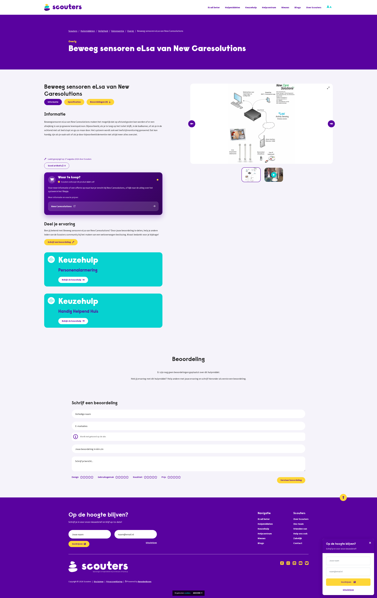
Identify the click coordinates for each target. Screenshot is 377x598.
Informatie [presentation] (53, 102)
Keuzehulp (251, 7)
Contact (297, 543)
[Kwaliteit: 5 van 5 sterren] (156, 477)
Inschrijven (77, 543)
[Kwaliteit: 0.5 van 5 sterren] (144, 477)
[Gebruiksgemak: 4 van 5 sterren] (125, 477)
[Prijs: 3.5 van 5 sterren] (176, 477)
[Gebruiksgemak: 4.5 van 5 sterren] (126, 477)
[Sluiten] (370, 542)
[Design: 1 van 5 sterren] (82, 477)
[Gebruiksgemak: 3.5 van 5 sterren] (124, 477)
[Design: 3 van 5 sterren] (87, 477)
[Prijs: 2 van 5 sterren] (172, 477)
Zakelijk (297, 538)
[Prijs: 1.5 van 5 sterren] (170, 477)
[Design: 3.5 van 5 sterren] (88, 477)
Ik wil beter (214, 7)
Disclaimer (99, 581)
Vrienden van (300, 528)
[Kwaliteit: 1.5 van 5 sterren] (147, 477)
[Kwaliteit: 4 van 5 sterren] (153, 477)
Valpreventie (117, 30)
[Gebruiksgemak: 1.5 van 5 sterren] (118, 477)
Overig (130, 30)
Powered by (139, 581)
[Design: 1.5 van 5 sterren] (83, 477)
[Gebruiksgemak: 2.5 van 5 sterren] (121, 477)
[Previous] (191, 123)
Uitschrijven (151, 542)
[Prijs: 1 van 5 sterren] (169, 477)
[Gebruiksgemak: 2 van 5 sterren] (120, 477)
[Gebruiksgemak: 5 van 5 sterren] (128, 477)
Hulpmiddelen (232, 7)
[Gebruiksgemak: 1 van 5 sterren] (117, 477)
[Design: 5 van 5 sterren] (92, 477)
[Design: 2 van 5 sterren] (84, 477)
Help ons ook (300, 533)
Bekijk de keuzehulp (71, 279)
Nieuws (285, 7)
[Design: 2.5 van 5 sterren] (86, 477)
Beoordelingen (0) (99, 102)
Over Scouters (313, 7)
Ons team (298, 523)
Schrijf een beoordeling (59, 242)
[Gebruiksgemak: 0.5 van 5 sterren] (116, 477)
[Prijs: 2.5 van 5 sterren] (173, 477)
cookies (187, 593)
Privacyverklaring (114, 581)
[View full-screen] (328, 88)
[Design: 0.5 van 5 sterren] (80, 477)
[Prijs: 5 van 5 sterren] (180, 477)
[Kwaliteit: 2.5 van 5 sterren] (150, 477)
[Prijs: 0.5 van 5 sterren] (168, 477)
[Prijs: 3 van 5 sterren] (174, 477)
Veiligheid (103, 30)
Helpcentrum (269, 7)
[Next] (331, 123)
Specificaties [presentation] (74, 102)
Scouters (72, 30)
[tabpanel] (103, 131)
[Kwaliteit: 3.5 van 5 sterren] (152, 477)
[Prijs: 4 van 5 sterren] (177, 477)
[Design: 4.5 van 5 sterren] (91, 477)
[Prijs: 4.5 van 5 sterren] (178, 477)
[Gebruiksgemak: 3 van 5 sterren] (122, 477)
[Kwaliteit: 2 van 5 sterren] (148, 477)
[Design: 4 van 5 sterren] (90, 477)
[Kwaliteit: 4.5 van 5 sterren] (155, 477)
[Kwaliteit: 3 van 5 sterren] (151, 477)
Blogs (298, 7)
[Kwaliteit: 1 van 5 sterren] (146, 477)
